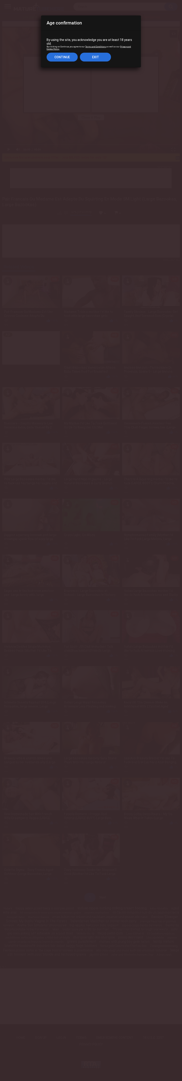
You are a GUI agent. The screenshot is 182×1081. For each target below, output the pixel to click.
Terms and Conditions (95, 47)
